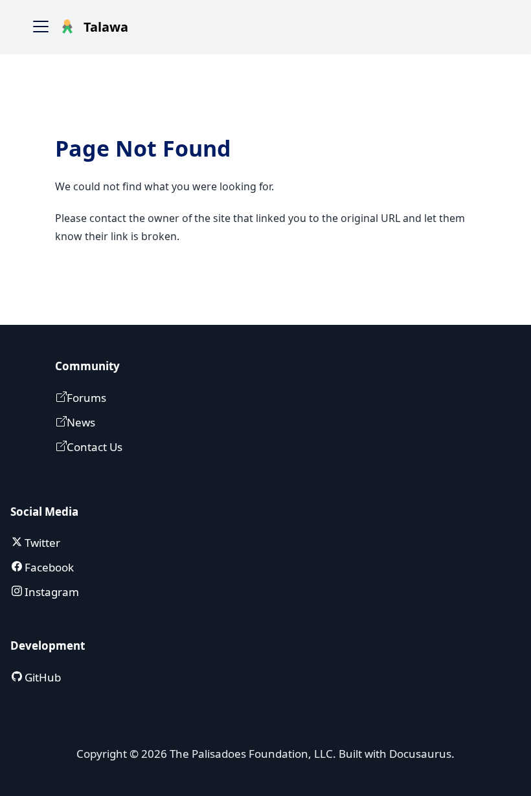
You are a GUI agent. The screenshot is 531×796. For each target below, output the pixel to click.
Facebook (48, 567)
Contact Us (94, 446)
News (81, 422)
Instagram (50, 591)
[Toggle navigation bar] (41, 26)
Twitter (41, 542)
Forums (86, 397)
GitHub (41, 677)
